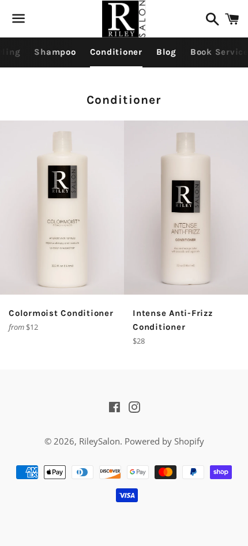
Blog (166, 52)
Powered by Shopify (164, 441)
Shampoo (55, 52)
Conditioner (116, 52)
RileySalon (99, 441)
